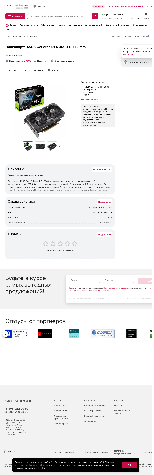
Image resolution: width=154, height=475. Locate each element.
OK (129, 465)
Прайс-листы (60, 405)
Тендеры (125, 6)
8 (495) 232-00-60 (16, 408)
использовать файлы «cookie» (29, 465)
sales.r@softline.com (113, 18)
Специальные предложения (61, 417)
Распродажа (90, 400)
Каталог (58, 400)
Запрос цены (112, 6)
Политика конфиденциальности (124, 452)
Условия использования (96, 452)
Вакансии (118, 400)
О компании (90, 421)
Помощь (118, 405)
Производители (62, 411)
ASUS (28, 61)
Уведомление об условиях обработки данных (131, 298)
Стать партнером (92, 411)
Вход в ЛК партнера (94, 416)
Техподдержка (61, 423)
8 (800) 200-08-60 (114, 14)
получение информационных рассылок (93, 291)
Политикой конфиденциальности (117, 288)
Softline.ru (98, 6)
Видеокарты (129, 54)
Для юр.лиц (137, 6)
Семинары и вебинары (95, 405)
